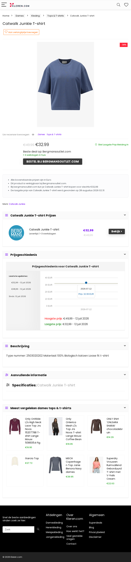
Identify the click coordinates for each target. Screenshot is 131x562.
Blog (91, 527)
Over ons (71, 526)
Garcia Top (32, 458)
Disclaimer (95, 537)
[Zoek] (38, 529)
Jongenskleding (55, 537)
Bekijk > (116, 231)
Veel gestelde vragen (74, 537)
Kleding (35, 15)
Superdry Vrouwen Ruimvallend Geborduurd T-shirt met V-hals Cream (114, 468)
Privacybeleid (97, 532)
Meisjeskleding (54, 532)
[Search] (118, 4)
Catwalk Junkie (17, 204)
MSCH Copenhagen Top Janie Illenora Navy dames (74, 465)
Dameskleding (54, 522)
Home (6, 15)
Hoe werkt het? (75, 531)
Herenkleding (53, 527)
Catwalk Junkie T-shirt (44, 229)
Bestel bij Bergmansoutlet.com (52, 161)
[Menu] (4, 4)
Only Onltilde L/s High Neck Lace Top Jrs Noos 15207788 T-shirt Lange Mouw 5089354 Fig (33, 430)
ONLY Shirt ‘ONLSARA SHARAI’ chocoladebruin (115, 425)
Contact (71, 543)
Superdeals (95, 522)
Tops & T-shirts (55, 15)
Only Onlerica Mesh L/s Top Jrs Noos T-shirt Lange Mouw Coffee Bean (74, 429)
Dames (20, 15)
